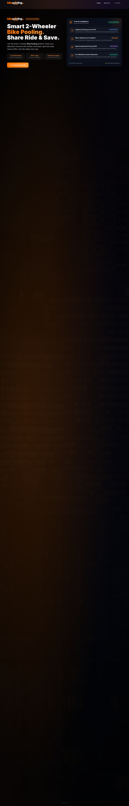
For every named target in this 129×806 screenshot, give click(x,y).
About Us (107, 3)
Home (99, 3)
